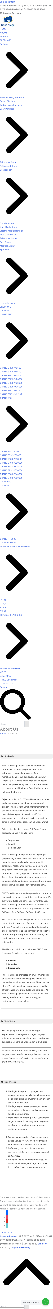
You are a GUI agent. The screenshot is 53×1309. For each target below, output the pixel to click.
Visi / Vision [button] (10, 1021)
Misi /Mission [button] (10, 1082)
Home (3, 733)
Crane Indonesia (8, 1236)
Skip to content (7, 2)
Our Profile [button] (9, 756)
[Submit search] (26, 724)
